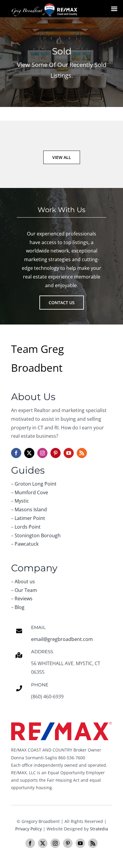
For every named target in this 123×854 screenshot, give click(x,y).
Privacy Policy (28, 829)
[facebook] (16, 453)
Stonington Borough (38, 535)
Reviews (24, 598)
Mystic (22, 501)
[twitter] (29, 453)
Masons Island (31, 509)
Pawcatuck (27, 544)
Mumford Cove (31, 492)
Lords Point (28, 527)
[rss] (82, 453)
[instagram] (42, 453)
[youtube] (69, 453)
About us (25, 581)
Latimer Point (30, 518)
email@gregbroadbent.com (62, 639)
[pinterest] (55, 453)
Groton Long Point (35, 483)
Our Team (26, 590)
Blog (19, 607)
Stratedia (99, 829)
